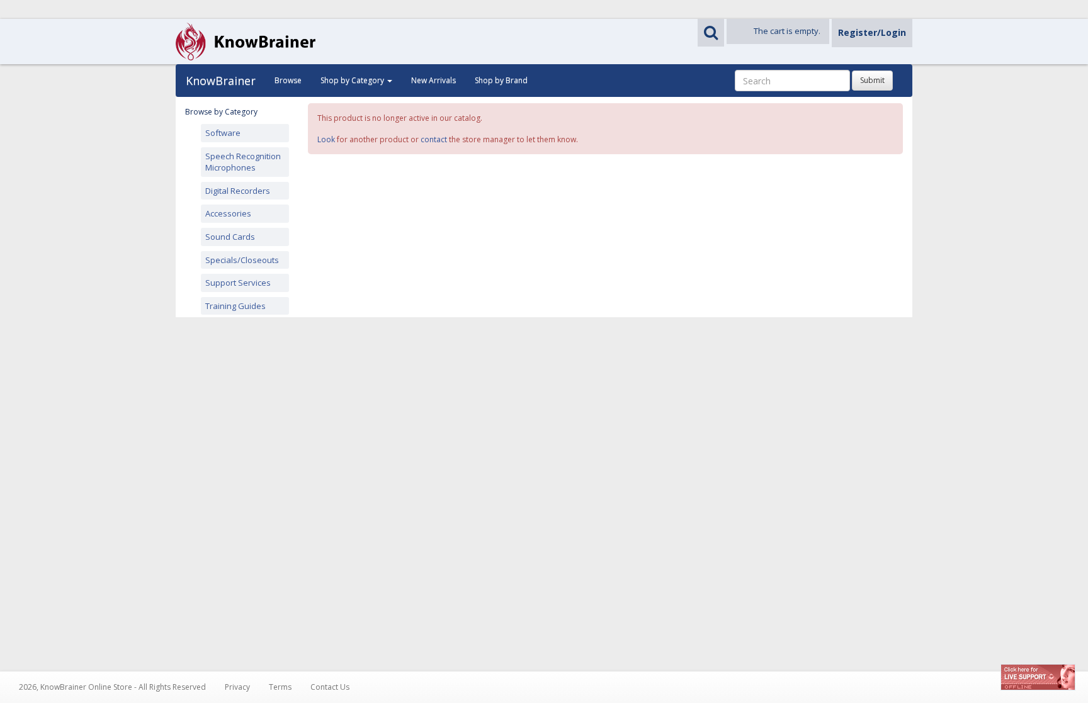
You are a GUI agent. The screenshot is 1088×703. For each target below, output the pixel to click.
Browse (288, 80)
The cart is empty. (787, 31)
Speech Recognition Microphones (243, 162)
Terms (280, 687)
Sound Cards (230, 236)
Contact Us (329, 687)
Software (223, 132)
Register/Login (872, 32)
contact (434, 139)
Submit (872, 80)
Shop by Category (353, 80)
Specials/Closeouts (242, 260)
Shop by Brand (501, 80)
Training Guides (235, 306)
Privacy (237, 687)
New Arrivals (433, 80)
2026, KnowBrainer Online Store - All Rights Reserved (112, 687)
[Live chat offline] (1037, 677)
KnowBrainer (221, 80)
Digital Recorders (237, 190)
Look (326, 139)
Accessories (228, 213)
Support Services (238, 282)
